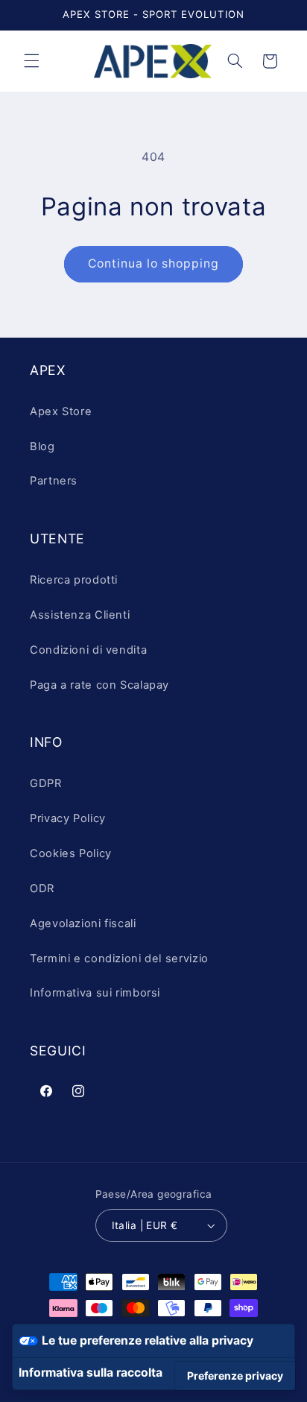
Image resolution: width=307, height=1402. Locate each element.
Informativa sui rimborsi (95, 993)
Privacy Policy (68, 818)
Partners (53, 480)
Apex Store (61, 411)
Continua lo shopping (154, 263)
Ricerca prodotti (74, 580)
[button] (31, 61)
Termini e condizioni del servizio (119, 958)
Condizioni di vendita (88, 650)
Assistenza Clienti (80, 615)
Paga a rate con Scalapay (99, 685)
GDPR (46, 783)
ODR (42, 888)
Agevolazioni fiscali (83, 923)
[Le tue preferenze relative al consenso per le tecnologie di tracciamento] (235, 1376)
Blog (42, 446)
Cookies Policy (71, 853)
